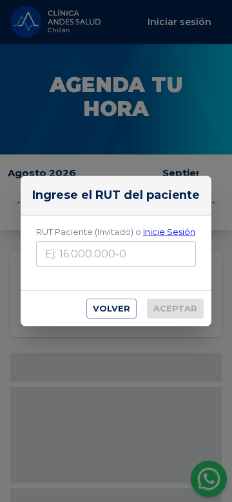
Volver (111, 308)
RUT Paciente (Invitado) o (115, 232)
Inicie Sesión (169, 232)
